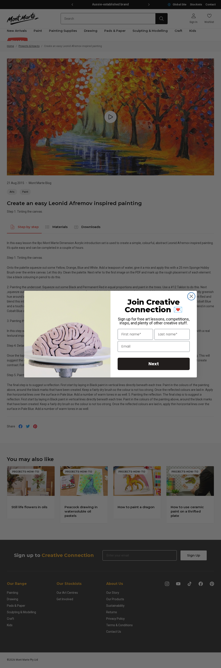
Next (153, 364)
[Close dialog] (191, 296)
